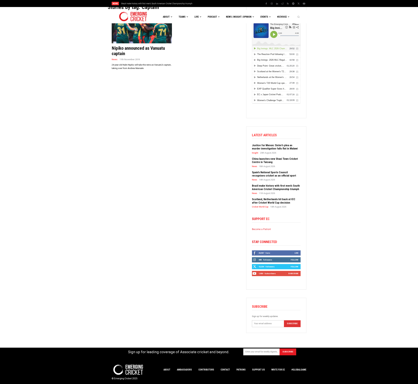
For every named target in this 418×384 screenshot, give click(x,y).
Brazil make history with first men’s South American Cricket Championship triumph (156, 3)
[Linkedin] (277, 3)
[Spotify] (293, 3)
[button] (298, 17)
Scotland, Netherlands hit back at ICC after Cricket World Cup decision (273, 201)
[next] (237, 3)
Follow (294, 259)
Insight (255, 153)
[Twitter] (298, 3)
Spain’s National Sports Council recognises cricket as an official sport (274, 174)
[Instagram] (271, 3)
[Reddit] (282, 3)
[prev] (232, 3)
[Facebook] (266, 3)
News (114, 59)
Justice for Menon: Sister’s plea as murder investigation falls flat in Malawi (275, 147)
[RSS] (288, 3)
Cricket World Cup (260, 207)
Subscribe (293, 273)
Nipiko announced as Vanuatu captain (138, 50)
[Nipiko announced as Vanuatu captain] (142, 28)
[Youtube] (304, 3)
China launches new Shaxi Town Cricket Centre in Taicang (275, 160)
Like (296, 253)
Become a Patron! (261, 229)
